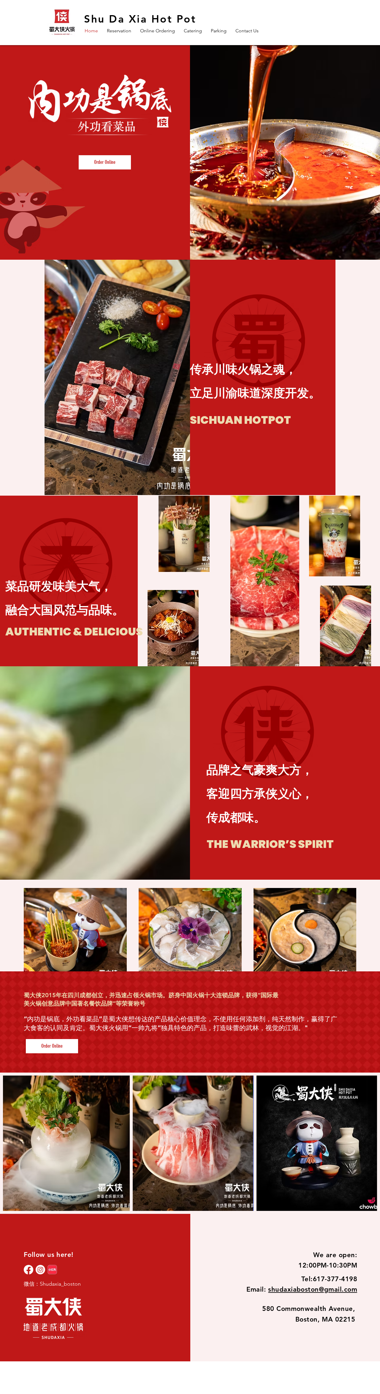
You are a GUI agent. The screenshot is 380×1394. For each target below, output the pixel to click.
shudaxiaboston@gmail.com (312, 1289)
